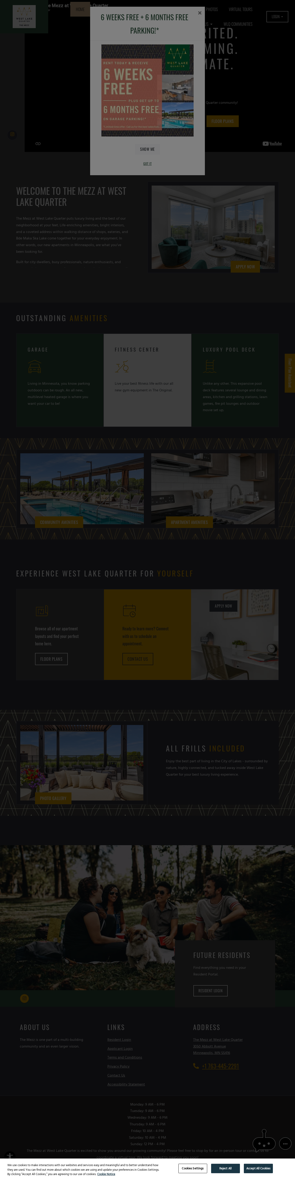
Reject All (225, 1168)
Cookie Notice (106, 1174)
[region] (147, 1169)
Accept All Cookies (258, 1168)
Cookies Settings (193, 1168)
